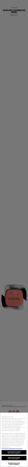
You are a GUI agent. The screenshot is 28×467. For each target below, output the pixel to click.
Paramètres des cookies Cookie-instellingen (14, 463)
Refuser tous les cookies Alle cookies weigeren (14, 458)
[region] (14, 439)
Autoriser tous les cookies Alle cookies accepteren (14, 452)
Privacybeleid (19, 448)
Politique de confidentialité (8, 448)
